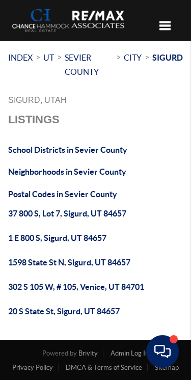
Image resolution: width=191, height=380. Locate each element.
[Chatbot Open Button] (162, 351)
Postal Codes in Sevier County (62, 194)
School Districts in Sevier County (67, 149)
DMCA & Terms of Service (104, 367)
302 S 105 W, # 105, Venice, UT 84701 (76, 287)
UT (48, 57)
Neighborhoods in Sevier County (67, 171)
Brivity (88, 353)
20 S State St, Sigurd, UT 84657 (64, 311)
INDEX (20, 57)
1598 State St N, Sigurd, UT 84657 (69, 262)
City (133, 57)
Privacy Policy (32, 367)
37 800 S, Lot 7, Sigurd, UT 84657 (67, 213)
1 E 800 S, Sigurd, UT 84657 (57, 238)
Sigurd (167, 57)
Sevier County (82, 64)
